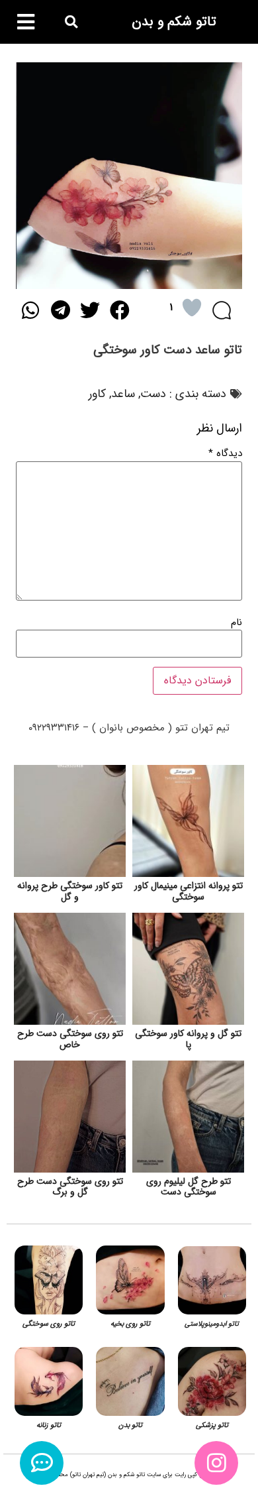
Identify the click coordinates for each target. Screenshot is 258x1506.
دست (153, 393)
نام (236, 623)
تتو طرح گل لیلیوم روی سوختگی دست (188, 1187)
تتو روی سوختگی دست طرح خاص (70, 1039)
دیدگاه (225, 454)
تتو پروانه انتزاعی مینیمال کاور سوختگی (188, 891)
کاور (97, 393)
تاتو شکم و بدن (174, 21)
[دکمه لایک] (192, 308)
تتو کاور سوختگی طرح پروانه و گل (69, 891)
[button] (71, 22)
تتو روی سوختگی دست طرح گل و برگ (70, 1187)
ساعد (123, 393)
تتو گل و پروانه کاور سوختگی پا (188, 1039)
